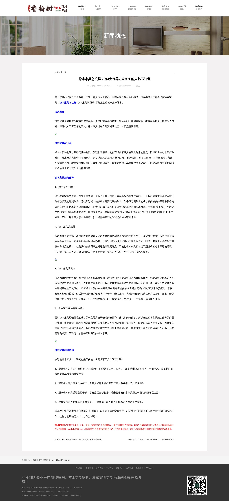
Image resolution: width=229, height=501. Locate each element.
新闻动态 (99, 468)
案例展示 (119, 468)
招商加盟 (139, 468)
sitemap (67, 460)
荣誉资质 (129, 468)
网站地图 (59, 460)
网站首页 (79, 468)
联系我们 (149, 468)
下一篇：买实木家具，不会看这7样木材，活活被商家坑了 (150, 440)
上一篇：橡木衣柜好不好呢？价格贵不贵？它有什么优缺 (78, 440)
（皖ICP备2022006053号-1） (71, 495)
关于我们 (89, 468)
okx (53, 460)
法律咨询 (46, 460)
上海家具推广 (36, 460)
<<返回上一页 (60, 72)
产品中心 (109, 468)
